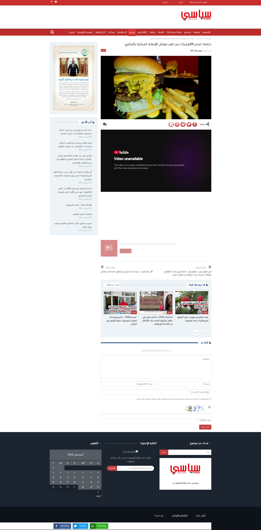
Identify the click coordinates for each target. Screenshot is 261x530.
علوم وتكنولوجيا (85, 32)
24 (98, 487)
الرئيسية (206, 32)
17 (98, 482)
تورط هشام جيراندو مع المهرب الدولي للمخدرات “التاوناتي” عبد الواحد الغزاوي (75, 144)
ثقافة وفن (142, 32)
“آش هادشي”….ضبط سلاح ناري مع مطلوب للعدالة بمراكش (127, 272)
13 (74, 477)
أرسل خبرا (201, 516)
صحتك (111, 32)
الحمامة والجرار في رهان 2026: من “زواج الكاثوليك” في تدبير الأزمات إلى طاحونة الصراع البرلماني (75, 192)
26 (83, 487)
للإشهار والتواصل (180, 516)
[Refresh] (209, 407)
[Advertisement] (111, 15)
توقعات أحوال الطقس (82, 214)
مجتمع (187, 32)
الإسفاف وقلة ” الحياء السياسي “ (78, 205)
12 (83, 477)
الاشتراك (112, 468)
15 (60, 477)
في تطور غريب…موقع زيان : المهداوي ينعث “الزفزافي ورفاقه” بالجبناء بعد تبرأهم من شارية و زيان (187, 273)
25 (91, 487)
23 (53, 482)
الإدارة (181, 2)
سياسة (196, 32)
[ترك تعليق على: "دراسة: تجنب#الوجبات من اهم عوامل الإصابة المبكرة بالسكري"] (105, 124)
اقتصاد (161, 32)
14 (68, 477)
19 (83, 482)
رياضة (152, 32)
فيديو (132, 32)
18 (91, 482)
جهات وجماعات (174, 32)
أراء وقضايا (122, 32)
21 (67, 482)
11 (91, 477)
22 (60, 482)
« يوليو (99, 496)
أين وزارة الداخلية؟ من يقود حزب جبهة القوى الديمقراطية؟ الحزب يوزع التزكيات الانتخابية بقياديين (72, 175)
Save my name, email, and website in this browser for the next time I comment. (172, 399)
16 (53, 477)
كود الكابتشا (205, 420)
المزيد (72, 32)
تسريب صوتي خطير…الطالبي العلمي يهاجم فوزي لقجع (73, 225)
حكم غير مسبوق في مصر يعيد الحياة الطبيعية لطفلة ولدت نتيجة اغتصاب (76, 132)
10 (98, 477)
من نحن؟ (159, 516)
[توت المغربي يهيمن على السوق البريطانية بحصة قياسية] (191, 302)
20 (75, 482)
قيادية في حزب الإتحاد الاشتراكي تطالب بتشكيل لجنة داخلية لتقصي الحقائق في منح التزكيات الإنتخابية (74, 159)
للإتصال (165, 2)
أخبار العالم (101, 32)
